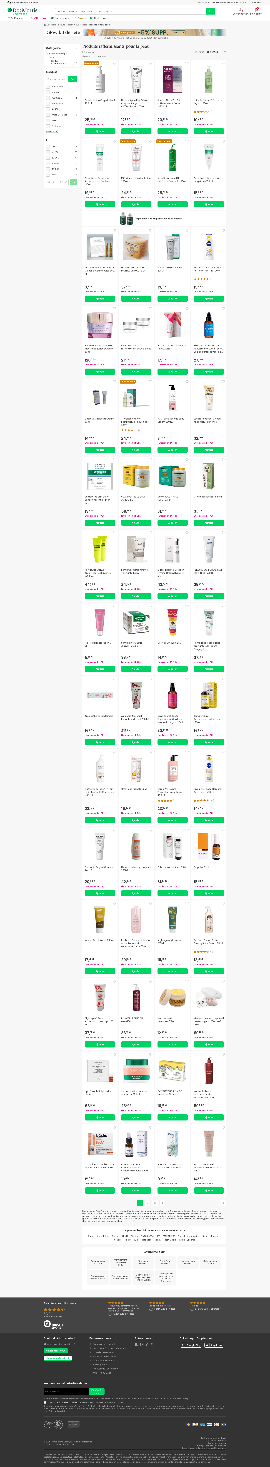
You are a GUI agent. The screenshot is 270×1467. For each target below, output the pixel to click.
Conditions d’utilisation (215, 1440)
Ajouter (100, 131)
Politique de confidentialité (213, 1438)
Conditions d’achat (217, 1443)
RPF (158, 1236)
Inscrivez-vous (96, 1391)
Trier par (199, 51)
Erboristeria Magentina (188, 1236)
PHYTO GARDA (147, 1236)
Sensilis (117, 1239)
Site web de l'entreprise (105, 1368)
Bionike (134, 1236)
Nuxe (136, 1239)
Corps (84, 25)
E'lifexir (127, 1239)
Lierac (205, 1236)
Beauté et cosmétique (68, 25)
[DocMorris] (22, 11)
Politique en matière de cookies (211, 1445)
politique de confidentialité (70, 1402)
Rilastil (125, 1236)
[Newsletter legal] (45, 1402)
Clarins (115, 1236)
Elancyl (158, 1239)
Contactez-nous (55, 1350)
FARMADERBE (169, 1236)
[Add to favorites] (114, 63)
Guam (91, 1236)
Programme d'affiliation (105, 1356)
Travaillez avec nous (103, 1352)
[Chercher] (210, 11)
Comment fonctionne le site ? (109, 1348)
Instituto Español (187, 1239)
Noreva (214, 1236)
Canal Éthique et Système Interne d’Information (203, 1448)
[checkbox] (61, 87)
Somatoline (102, 1236)
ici (63, 1411)
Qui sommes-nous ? (103, 1344)
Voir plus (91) (52, 132)
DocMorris (51, 25)
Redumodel (170, 1239)
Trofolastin (146, 1239)
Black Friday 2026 (101, 1372)
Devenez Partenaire (103, 1360)
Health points (99, 1364)
